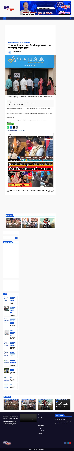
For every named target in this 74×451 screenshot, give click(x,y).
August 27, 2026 (43, 406)
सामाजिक (41, 18)
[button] (68, 18)
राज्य (32, 18)
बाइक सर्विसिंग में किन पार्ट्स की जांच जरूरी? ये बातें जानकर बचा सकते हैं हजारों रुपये (45, 404)
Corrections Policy (41, 422)
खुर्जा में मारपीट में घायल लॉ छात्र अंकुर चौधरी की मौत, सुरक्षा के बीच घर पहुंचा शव (20, 102)
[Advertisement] (30, 32)
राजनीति (13, 310)
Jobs (39, 420)
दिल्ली (20, 42)
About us (39, 414)
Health (11, 330)
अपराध (37, 18)
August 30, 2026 (9, 406)
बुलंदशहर (25, 42)
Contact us (40, 417)
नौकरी (13, 322)
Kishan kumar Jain (17, 51)
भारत (19, 18)
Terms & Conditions (42, 430)
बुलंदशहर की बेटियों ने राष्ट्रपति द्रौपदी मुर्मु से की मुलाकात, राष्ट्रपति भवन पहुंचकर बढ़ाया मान (22, 104)
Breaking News (11, 42)
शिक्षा (14, 345)
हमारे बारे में (9, 18)
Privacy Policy (40, 428)
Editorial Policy (41, 425)
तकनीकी (24, 18)
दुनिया (28, 18)
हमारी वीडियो (15, 18)
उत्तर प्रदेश (15, 42)
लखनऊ (11, 335)
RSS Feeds (40, 433)
